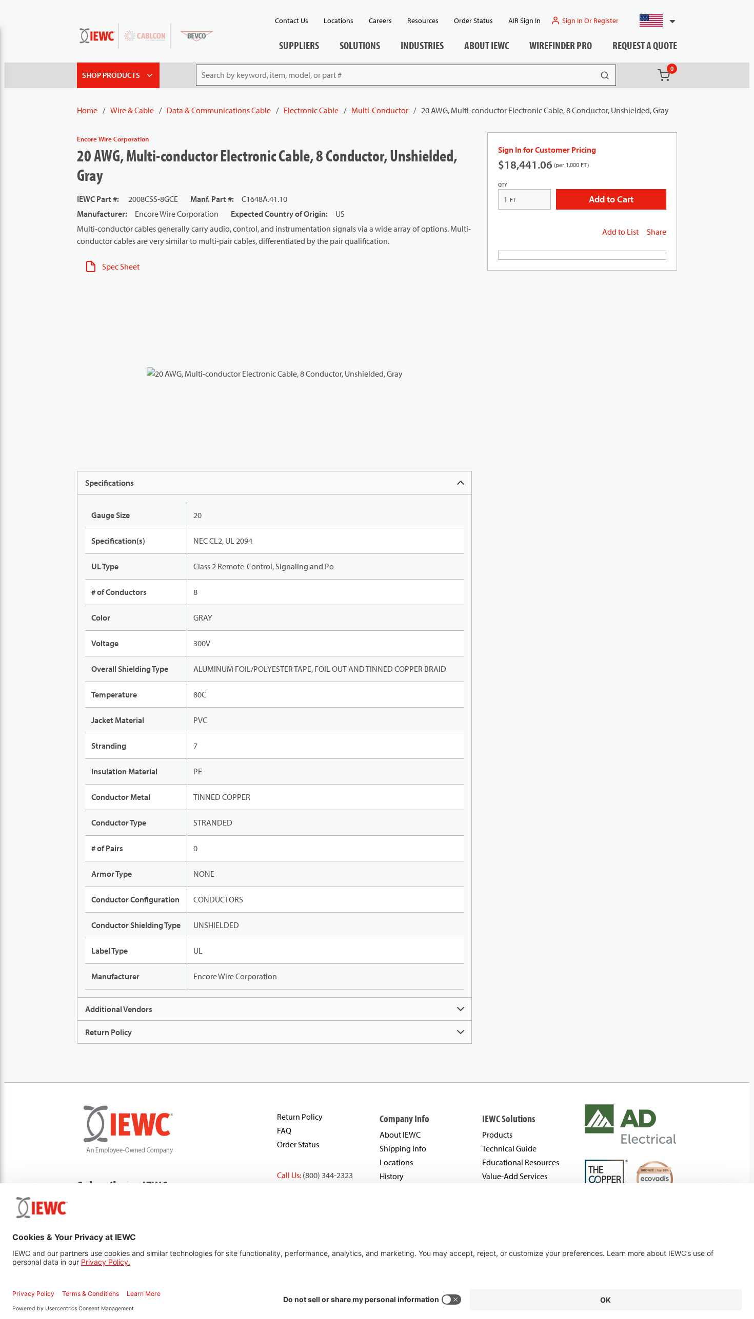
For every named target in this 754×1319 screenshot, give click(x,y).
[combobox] (653, 20)
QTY (502, 184)
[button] (653, 20)
